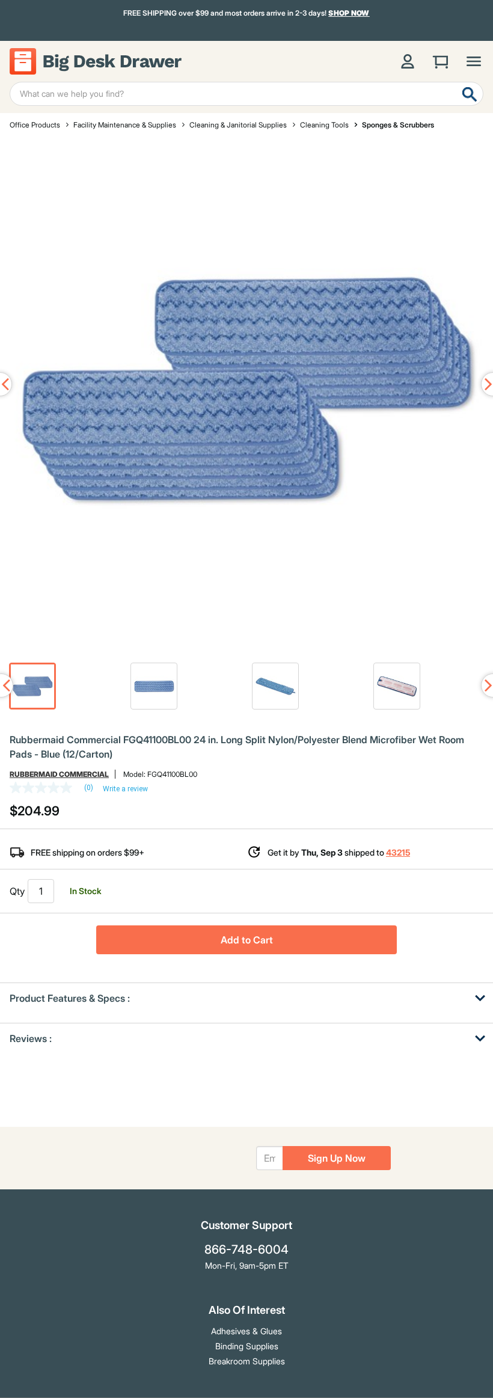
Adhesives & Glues (246, 1331)
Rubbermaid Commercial (59, 774)
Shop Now (349, 12)
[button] (32, 686)
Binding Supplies (246, 1346)
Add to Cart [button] (247, 940)
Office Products (35, 124)
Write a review (125, 789)
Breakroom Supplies (247, 1361)
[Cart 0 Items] (440, 61)
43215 (398, 852)
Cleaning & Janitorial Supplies (238, 124)
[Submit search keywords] (469, 93)
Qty (17, 891)
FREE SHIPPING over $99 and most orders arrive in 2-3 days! (246, 12)
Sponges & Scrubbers (398, 124)
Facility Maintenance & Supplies (124, 124)
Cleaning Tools (324, 124)
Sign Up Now (337, 1158)
